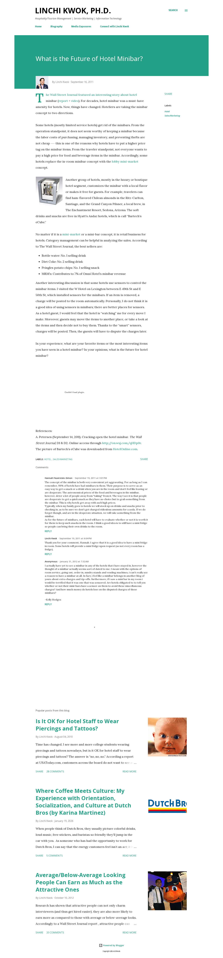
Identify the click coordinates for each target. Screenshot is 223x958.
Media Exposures (81, 26)
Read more (129, 771)
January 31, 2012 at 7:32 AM (74, 561)
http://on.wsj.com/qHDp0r (121, 443)
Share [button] (168, 94)
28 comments (55, 771)
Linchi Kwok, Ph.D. (73, 10)
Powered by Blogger (113, 945)
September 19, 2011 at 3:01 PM (91, 478)
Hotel (167, 111)
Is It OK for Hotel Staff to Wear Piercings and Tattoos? (77, 724)
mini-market (71, 234)
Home (38, 26)
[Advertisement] (87, 671)
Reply (48, 531)
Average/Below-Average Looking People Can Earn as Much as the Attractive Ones (80, 882)
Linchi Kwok (51, 538)
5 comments (54, 855)
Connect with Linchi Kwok (114, 26)
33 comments (55, 932)
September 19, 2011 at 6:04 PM (75, 538)
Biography (56, 26)
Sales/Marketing (172, 115)
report (63, 101)
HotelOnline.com (125, 449)
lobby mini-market (125, 161)
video (75, 101)
